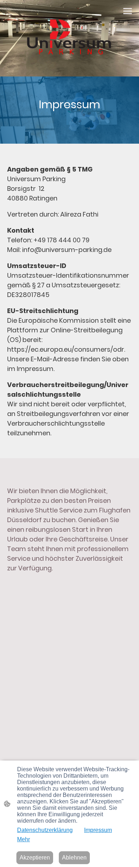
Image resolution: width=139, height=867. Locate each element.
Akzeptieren (35, 857)
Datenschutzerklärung (45, 830)
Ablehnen (74, 857)
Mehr (23, 839)
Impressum (98, 830)
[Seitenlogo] (69, 38)
